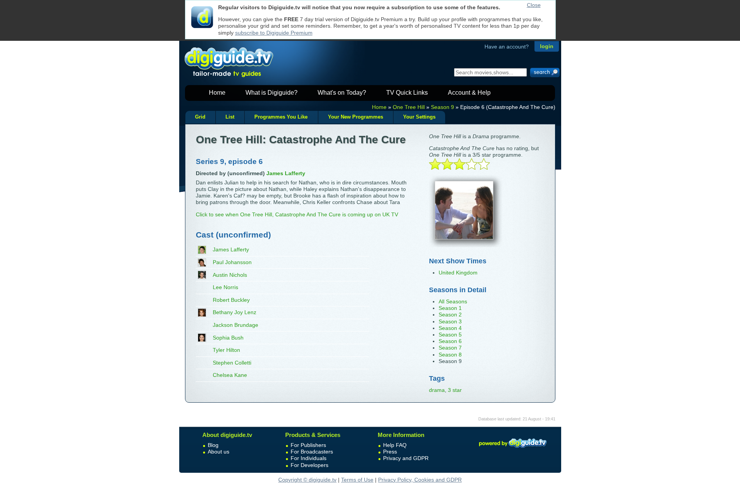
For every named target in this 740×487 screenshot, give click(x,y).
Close (534, 5)
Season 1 (450, 308)
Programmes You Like (281, 117)
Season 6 (450, 341)
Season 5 (450, 334)
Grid (200, 117)
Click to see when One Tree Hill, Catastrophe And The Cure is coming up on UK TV (297, 214)
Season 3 (450, 321)
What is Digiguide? (272, 92)
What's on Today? (342, 92)
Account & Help (469, 92)
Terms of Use (357, 480)
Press (390, 452)
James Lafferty (231, 249)
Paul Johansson (232, 262)
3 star (455, 390)
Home (217, 92)
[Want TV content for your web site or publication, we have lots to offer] (512, 449)
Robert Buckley (231, 300)
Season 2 (450, 314)
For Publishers (308, 445)
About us (218, 452)
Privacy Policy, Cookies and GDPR (420, 480)
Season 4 (450, 328)
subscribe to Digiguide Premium (274, 33)
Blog (213, 445)
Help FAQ (395, 445)
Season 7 (450, 348)
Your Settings (419, 117)
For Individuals (308, 458)
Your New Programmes (355, 117)
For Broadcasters (312, 452)
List (229, 117)
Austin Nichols (230, 275)
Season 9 (442, 107)
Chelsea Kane (230, 375)
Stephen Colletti (232, 363)
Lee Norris (225, 287)
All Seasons (453, 301)
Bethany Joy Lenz (234, 312)
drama (437, 390)
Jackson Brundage (235, 325)
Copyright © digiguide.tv (307, 480)
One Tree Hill (409, 107)
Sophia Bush (228, 338)
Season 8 (450, 354)
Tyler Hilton (226, 350)
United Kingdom (458, 272)
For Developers (309, 465)
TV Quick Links (407, 92)
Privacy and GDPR (406, 458)
